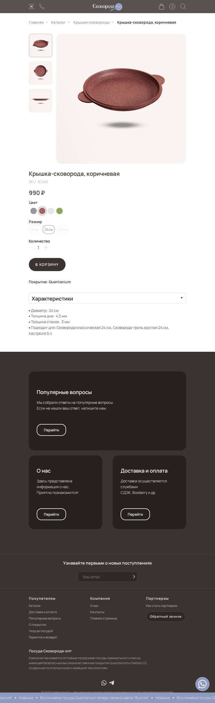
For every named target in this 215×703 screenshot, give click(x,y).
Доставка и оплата (144, 470)
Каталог (58, 22)
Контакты (97, 612)
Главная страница (103, 618)
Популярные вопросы (64, 392)
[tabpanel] (107, 319)
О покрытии (37, 624)
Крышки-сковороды (91, 22)
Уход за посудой (41, 631)
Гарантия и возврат (43, 637)
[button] (202, 684)
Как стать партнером (161, 605)
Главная (36, 22)
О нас (44, 470)
